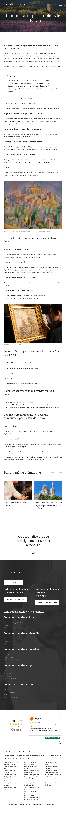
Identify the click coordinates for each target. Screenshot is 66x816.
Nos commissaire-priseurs (18, 34)
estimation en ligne (11, 521)
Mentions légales (25, 804)
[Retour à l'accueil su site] (14, 4)
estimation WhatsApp (33, 521)
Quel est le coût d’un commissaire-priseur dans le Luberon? (29, 80)
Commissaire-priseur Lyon (19, 665)
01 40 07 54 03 (12, 628)
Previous (52, 472)
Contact (34, 804)
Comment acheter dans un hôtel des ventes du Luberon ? (28, 86)
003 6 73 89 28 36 (13, 660)
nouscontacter (55, 521)
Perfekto (51, 804)
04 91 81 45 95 (12, 644)
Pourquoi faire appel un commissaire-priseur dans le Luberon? (30, 83)
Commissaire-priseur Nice (19, 684)
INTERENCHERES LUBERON (27, 402)
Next (60, 472)
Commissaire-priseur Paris (19, 617)
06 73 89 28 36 (12, 678)
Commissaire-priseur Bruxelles (21, 649)
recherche (64, 5)
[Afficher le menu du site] (60, 5)
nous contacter (25, 98)
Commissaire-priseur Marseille (21, 633)
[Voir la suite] (33, 552)
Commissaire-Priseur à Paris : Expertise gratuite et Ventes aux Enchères (32, 797)
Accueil (6, 34)
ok (59, 742)
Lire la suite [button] (31, 733)
